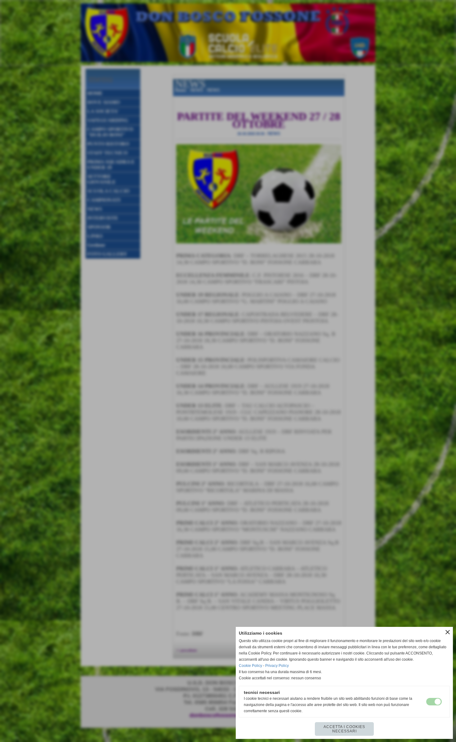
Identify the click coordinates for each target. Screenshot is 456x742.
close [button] (447, 632)
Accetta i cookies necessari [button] (344, 729)
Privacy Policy (277, 665)
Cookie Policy (250, 665)
